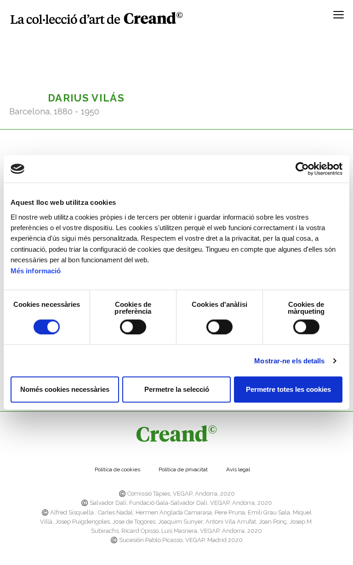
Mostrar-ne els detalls (289, 360)
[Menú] (338, 17)
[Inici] (96, 18)
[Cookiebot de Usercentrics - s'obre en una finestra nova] (302, 169)
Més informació (36, 270)
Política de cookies (117, 469)
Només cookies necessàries (64, 389)
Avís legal (238, 469)
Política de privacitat (183, 469)
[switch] (133, 326)
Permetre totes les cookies (288, 389)
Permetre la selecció (176, 389)
